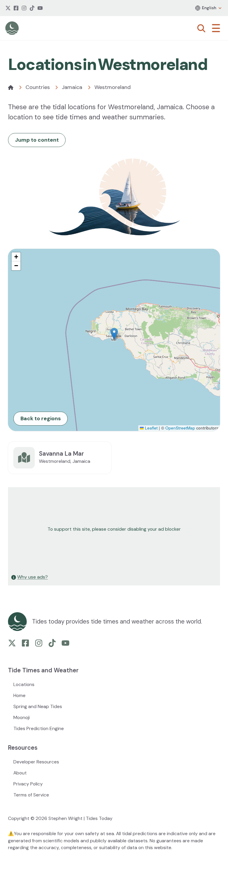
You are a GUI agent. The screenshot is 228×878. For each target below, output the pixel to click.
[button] (114, 334)
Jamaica (72, 87)
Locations (23, 684)
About (20, 773)
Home (19, 695)
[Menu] (217, 28)
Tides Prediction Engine (38, 728)
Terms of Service (31, 795)
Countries (38, 87)
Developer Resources (36, 762)
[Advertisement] (114, 529)
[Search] (201, 28)
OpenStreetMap (180, 428)
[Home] (10, 87)
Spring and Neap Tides (37, 706)
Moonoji (21, 717)
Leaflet (151, 428)
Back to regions (40, 418)
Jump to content (37, 139)
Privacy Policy (28, 784)
